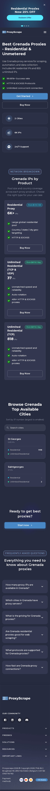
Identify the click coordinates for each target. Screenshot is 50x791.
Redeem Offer (25, 18)
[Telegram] (19, 720)
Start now (23, 525)
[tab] (22, 25)
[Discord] (27, 720)
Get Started (23, 96)
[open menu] (45, 32)
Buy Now (25, 105)
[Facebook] (5, 720)
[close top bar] (44, 5)
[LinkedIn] (12, 720)
